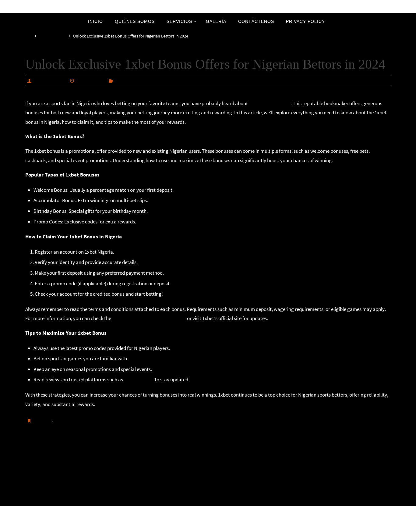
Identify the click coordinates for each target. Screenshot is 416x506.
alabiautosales (50, 80)
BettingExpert (139, 379)
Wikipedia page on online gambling (149, 318)
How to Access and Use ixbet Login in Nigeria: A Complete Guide (312, 451)
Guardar (43, 420)
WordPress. (228, 500)
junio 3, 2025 (90, 80)
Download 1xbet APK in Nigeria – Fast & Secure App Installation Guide (109, 451)
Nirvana (208, 500)
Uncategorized (52, 36)
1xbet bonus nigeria (270, 103)
